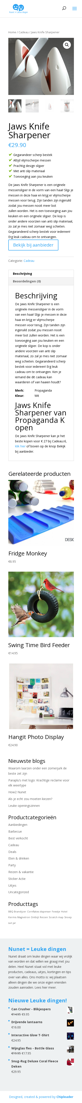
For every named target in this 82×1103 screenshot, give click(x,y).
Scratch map (56, 917)
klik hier (20, 446)
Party (12, 865)
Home (12, 32)
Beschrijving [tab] (22, 273)
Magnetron (23, 917)
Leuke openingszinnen (24, 806)
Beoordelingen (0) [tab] (27, 281)
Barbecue (15, 831)
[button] (67, 45)
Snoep (68, 917)
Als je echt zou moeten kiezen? (30, 799)
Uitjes (12, 885)
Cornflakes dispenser (39, 911)
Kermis (12, 917)
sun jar (12, 922)
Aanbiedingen (17, 825)
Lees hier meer (45, 987)
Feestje (56, 911)
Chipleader (64, 1097)
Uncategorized (18, 892)
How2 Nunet (17, 792)
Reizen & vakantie (21, 872)
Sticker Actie (17, 879)
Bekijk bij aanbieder (33, 245)
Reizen (44, 917)
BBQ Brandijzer (17, 911)
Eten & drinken (18, 858)
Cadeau (24, 32)
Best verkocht (18, 838)
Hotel (64, 911)
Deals (12, 852)
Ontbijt (35, 917)
